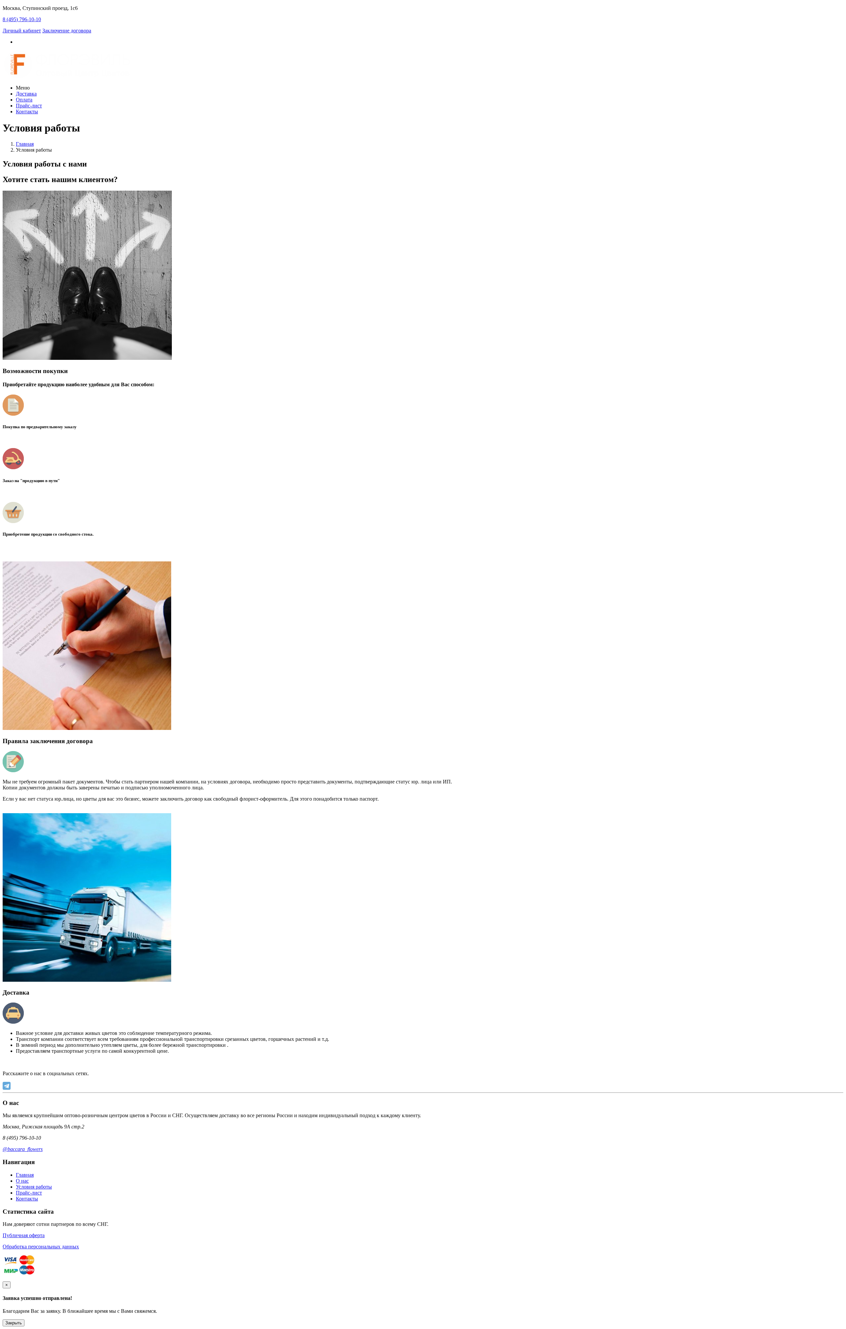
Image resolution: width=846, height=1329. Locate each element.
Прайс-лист (29, 105)
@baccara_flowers (23, 1149)
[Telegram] (7, 1086)
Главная (25, 144)
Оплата (24, 99)
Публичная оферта (24, 1235)
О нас (22, 1181)
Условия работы (34, 1187)
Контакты (27, 111)
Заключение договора (66, 30)
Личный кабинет (22, 30)
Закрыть (13, 1322)
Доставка (26, 93)
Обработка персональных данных (41, 1246)
